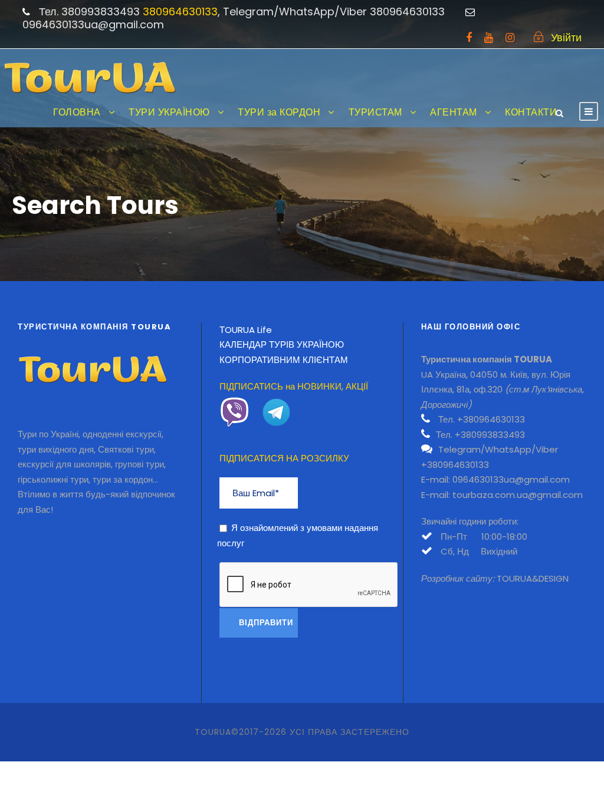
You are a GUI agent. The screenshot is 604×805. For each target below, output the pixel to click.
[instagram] (509, 37)
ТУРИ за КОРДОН (279, 112)
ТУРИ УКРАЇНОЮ (169, 112)
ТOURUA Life (245, 330)
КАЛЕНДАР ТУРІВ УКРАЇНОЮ (281, 344)
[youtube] (488, 37)
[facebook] (469, 37)
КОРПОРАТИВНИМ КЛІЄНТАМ (283, 360)
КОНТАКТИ (531, 112)
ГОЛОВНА (77, 112)
